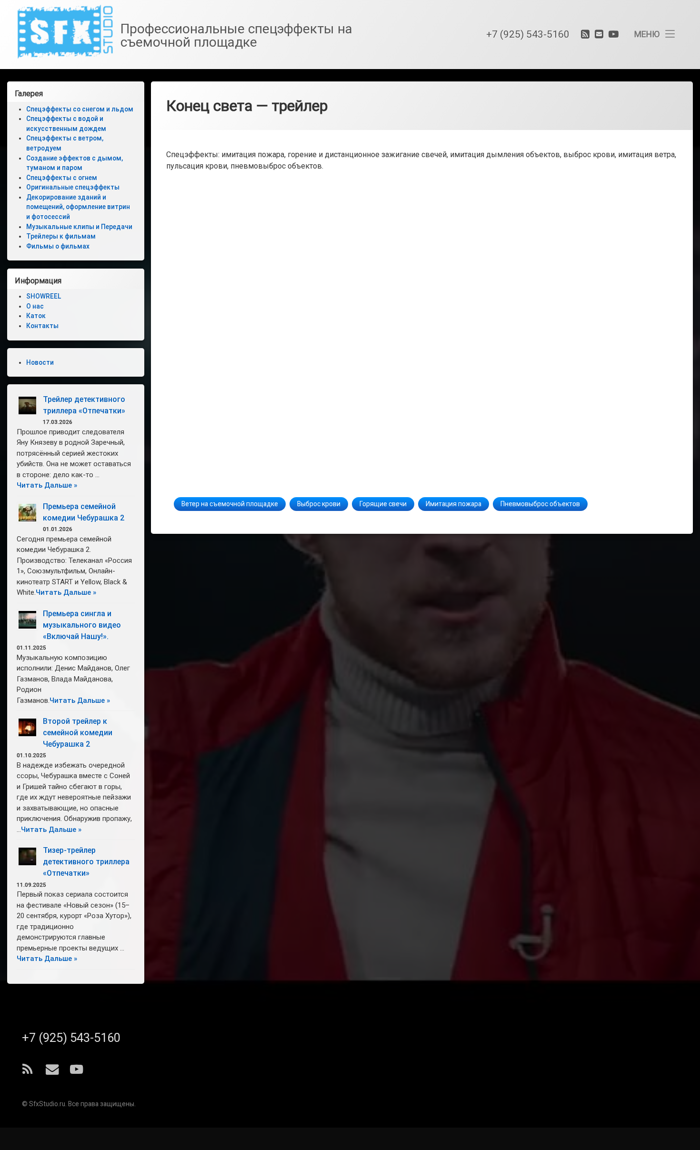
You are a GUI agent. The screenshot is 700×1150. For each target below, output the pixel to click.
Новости (40, 362)
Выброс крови (318, 504)
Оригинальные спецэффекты (73, 187)
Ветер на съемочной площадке (229, 504)
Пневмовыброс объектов (540, 504)
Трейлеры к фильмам (61, 236)
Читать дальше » (47, 485)
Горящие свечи (383, 504)
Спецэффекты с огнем (61, 178)
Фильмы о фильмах (58, 246)
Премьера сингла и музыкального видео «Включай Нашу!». (82, 625)
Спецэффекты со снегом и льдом (79, 109)
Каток (36, 316)
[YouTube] (613, 34)
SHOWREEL (43, 296)
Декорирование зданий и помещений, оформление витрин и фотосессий (78, 207)
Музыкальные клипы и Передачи (79, 226)
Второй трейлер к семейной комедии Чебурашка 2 (77, 733)
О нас (35, 306)
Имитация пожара (453, 504)
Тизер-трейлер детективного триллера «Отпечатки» (86, 862)
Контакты (42, 326)
